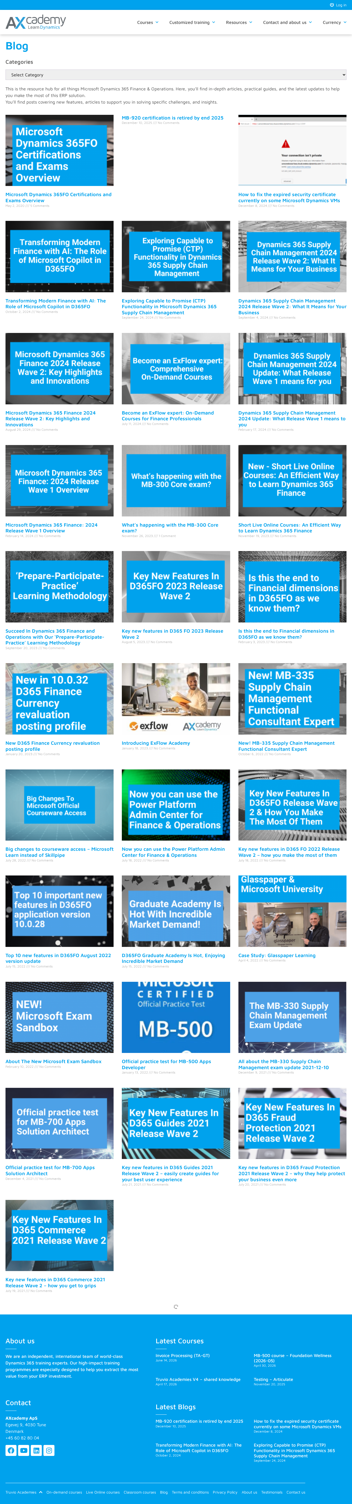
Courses (145, 22)
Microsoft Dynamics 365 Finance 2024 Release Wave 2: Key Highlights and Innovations (51, 418)
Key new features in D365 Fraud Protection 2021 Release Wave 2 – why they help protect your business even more (291, 1173)
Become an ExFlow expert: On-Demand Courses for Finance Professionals (168, 416)
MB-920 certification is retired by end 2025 (173, 118)
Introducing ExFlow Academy (156, 743)
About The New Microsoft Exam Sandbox (53, 1061)
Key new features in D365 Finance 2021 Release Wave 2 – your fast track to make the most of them (174, 1397)
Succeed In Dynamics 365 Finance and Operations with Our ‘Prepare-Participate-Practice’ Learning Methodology (55, 637)
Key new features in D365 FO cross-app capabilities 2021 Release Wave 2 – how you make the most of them (173, 1285)
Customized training (189, 22)
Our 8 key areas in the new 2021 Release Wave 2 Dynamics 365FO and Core (285, 1394)
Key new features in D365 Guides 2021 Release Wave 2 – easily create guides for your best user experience (170, 1173)
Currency (332, 22)
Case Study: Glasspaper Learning (277, 955)
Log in (340, 4)
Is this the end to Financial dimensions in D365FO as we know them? (286, 634)
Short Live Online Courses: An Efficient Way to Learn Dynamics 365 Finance (289, 528)
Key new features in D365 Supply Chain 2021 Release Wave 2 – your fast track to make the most (58, 1397)
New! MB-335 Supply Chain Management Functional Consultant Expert (286, 746)
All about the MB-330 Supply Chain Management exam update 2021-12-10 (283, 1064)
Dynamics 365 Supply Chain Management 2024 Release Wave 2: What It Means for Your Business (292, 306)
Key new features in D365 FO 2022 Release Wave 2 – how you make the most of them (289, 852)
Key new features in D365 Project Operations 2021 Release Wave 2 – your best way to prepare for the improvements (291, 1285)
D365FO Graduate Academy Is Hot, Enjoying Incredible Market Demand (173, 958)
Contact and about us (284, 22)
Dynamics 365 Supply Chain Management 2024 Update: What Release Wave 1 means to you (292, 418)
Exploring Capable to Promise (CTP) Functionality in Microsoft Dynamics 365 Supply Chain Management (169, 306)
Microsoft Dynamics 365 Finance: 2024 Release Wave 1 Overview (52, 528)
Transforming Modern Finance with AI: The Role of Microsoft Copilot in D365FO (56, 304)
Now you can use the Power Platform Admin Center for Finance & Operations (173, 852)
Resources (236, 22)
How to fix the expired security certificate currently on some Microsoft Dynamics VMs (289, 197)
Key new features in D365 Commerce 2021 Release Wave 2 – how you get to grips (55, 1282)
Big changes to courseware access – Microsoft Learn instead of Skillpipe (60, 852)
